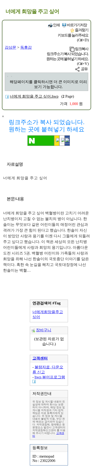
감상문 (10, 47)
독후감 (26, 47)
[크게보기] (7, 76)
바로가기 (76, 25)
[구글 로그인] (62, 140)
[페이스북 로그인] (67, 140)
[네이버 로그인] (40, 140)
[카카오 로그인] (56, 140)
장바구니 (43, 330)
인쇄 (56, 25)
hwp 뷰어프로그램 (50, 377)
